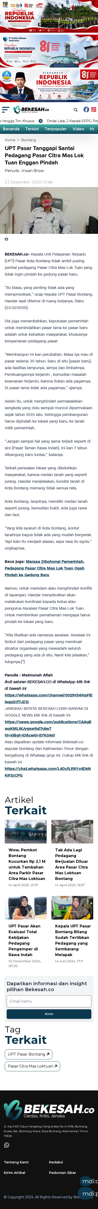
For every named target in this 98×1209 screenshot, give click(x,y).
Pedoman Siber (62, 1173)
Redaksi (56, 1162)
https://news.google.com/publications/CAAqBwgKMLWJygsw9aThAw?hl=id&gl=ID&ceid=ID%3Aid (48, 728)
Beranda (11, 129)
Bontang (28, 140)
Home (10, 140)
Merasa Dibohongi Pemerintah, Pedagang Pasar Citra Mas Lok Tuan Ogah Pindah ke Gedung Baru (44, 568)
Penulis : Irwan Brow (24, 170)
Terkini (32, 129)
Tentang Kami (16, 1162)
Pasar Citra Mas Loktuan (31, 1066)
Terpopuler (55, 129)
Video (78, 129)
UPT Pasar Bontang (27, 1054)
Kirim (49, 1014)
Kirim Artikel (14, 1173)
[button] (59, 1189)
